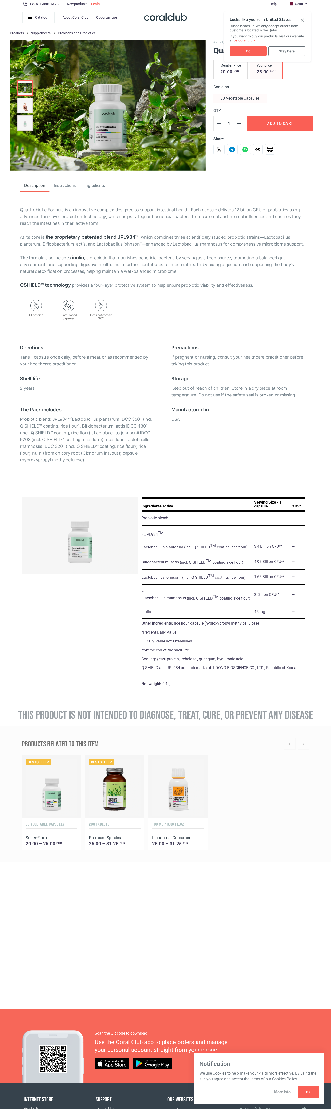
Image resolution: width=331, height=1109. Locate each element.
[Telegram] (232, 149)
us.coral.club (244, 40)
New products (77, 4)
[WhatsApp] (245, 149)
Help (272, 4)
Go (248, 51)
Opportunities (107, 17)
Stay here (287, 51)
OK (308, 1092)
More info (282, 1092)
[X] (219, 149)
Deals (95, 4)
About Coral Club (75, 17)
